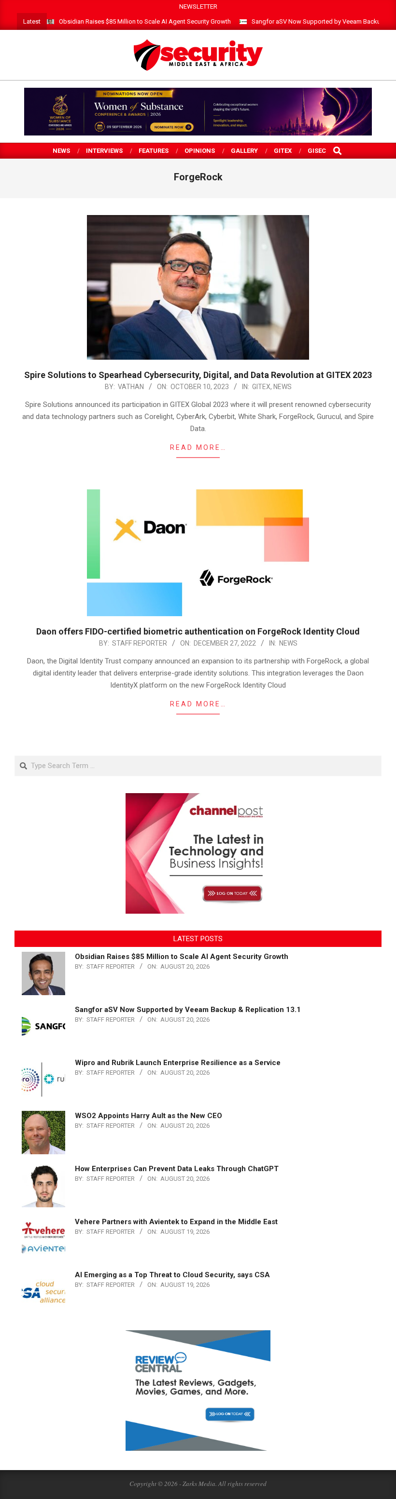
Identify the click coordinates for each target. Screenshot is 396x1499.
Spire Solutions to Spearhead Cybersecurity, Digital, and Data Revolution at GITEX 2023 (198, 375)
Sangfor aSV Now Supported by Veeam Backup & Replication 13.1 (188, 1009)
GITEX (261, 387)
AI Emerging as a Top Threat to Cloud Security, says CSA (172, 1274)
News (282, 387)
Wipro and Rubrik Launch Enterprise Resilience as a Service (178, 1062)
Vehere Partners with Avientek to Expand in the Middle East (176, 1221)
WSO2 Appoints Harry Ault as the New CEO (148, 1115)
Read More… (198, 447)
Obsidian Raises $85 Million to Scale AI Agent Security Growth (145, 21)
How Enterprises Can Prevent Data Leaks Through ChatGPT (177, 1168)
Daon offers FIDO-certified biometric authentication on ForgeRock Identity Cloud (198, 631)
